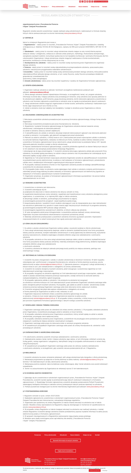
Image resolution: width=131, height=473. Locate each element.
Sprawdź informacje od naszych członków (65, 440)
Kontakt (104, 6)
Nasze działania (83, 6)
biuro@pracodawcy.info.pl (88, 459)
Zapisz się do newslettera (65, 451)
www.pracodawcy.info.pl (73, 33)
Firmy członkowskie (58, 6)
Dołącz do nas (95, 6)
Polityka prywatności (95, 470)
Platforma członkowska (101, 1)
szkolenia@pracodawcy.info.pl (51, 264)
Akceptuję (104, 470)
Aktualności (71, 6)
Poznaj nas (44, 6)
